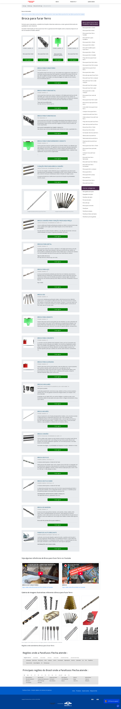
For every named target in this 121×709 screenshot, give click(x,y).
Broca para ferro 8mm (88, 45)
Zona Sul (49, 657)
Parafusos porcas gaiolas (89, 216)
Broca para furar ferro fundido (78, 14)
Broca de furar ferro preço (90, 85)
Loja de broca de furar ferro (90, 114)
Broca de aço (86, 203)
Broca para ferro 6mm (88, 30)
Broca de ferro (86, 177)
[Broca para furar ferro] (28, 42)
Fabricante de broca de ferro (90, 138)
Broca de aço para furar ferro (90, 75)
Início (73, 691)
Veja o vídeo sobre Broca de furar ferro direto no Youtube (37, 587)
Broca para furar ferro (89, 180)
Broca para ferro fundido (89, 55)
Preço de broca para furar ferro (89, 58)
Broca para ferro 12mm (89, 27)
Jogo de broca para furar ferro (89, 68)
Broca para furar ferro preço (90, 65)
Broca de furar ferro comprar (90, 78)
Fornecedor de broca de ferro (90, 133)
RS (45, 675)
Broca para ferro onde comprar (52, 14)
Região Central (27, 657)
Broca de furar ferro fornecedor (88, 165)
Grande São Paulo (64, 657)
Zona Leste (56, 657)
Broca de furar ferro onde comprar (89, 81)
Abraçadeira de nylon (88, 191)
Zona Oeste (42, 657)
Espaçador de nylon (88, 194)
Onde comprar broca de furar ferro (90, 118)
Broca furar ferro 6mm (89, 130)
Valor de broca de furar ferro (90, 124)
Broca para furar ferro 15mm (90, 145)
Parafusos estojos (87, 211)
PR (38, 675)
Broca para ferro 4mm (88, 72)
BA (52, 675)
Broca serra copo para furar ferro (90, 103)
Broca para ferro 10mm (89, 52)
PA (68, 675)
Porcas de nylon (87, 200)
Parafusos (85, 208)
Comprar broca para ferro (89, 111)
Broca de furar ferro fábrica (39, 14)
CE (55, 675)
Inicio (57, 1)
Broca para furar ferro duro (65, 14)
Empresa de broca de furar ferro (90, 142)
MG (28, 675)
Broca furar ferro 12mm (89, 127)
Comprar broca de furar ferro (89, 153)
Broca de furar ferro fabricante (88, 158)
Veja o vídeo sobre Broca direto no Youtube (73, 587)
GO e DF (60, 675)
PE (48, 675)
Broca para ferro (87, 172)
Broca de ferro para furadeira (88, 38)
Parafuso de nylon (87, 197)
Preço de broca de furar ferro (90, 121)
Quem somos (91, 1)
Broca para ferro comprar (89, 169)
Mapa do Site (93, 691)
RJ (24, 675)
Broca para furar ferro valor (90, 100)
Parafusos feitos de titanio (90, 214)
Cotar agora (28, 60)
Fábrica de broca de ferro (27, 14)
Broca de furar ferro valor (89, 88)
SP (35, 675)
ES (31, 675)
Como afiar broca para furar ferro (90, 107)
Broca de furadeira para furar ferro (89, 48)
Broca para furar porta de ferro (89, 149)
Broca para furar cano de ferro (89, 96)
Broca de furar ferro (88, 183)
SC (42, 675)
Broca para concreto (88, 205)
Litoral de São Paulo (75, 657)
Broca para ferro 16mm (89, 42)
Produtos (73, 1)
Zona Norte (35, 657)
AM (65, 675)
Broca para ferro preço (89, 174)
